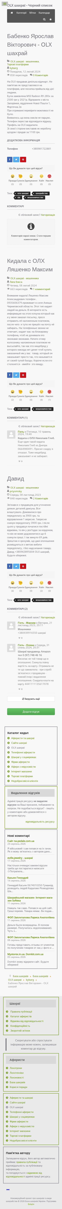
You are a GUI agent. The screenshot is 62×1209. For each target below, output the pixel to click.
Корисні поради (18, 1087)
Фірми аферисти (20, 761)
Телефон (12, 148)
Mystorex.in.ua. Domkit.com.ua (25, 954)
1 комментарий (41, 289)
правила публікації (26, 1162)
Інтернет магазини (21, 771)
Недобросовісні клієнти (24, 780)
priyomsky (16, 491)
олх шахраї (23, 193)
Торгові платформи (18, 64)
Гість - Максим (27, 622)
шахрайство (42, 193)
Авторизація (48, 214)
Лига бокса (16, 281)
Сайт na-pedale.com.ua (20, 841)
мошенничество (35, 197)
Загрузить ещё (32, 698)
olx (19, 197)
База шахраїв (17, 1082)
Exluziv (31, 1204)
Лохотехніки (16, 1072)
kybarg (14, 68)
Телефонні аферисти (23, 752)
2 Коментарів (40, 498)
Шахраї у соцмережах (23, 757)
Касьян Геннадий (17, 877)
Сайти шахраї (19, 742)
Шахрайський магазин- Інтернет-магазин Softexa (30, 899)
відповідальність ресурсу (40, 821)
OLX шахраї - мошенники (24, 61)
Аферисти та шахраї (22, 738)
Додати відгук (31, 711)
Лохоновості (17, 1077)
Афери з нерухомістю (23, 766)
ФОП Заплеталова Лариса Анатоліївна (30, 917)
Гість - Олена (26, 645)
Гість (21, 431)
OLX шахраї (18, 747)
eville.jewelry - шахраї (20, 857)
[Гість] (11, 434)
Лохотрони (16, 1068)
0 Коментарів (40, 75)
